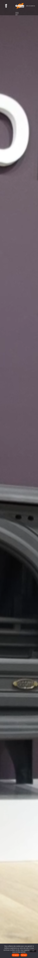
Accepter (15, 955)
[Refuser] (33, 951)
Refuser (23, 955)
